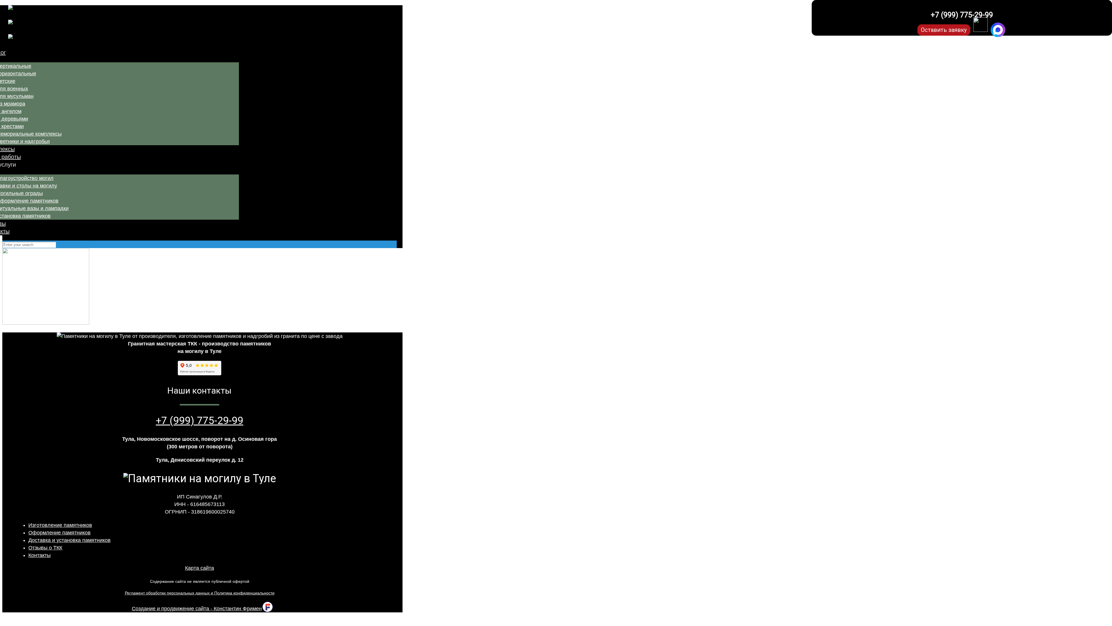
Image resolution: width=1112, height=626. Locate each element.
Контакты (39, 555)
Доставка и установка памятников (69, 540)
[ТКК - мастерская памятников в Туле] (151, 27)
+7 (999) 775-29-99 (962, 15)
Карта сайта (199, 568)
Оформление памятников (59, 533)
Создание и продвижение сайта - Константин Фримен (197, 609)
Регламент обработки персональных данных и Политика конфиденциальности (200, 593)
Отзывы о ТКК (45, 548)
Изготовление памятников (60, 525)
